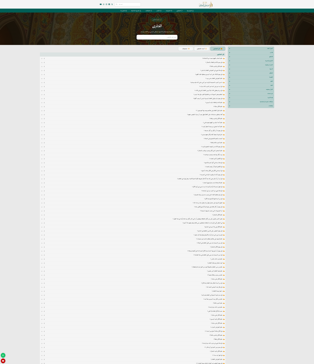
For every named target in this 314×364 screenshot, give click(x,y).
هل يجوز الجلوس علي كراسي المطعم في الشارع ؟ (209, 231)
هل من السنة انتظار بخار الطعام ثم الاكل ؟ (211, 283)
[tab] (217, 49)
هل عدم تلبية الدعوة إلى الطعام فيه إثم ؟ (211, 295)
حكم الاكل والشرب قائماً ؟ (216, 66)
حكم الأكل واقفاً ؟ (218, 339)
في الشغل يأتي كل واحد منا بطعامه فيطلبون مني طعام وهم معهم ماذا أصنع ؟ (202, 223)
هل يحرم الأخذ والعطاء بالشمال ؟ (214, 62)
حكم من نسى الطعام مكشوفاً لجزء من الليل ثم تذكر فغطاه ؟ (207, 267)
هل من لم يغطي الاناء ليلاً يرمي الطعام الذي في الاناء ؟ (208, 90)
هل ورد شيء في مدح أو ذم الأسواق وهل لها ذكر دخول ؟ (208, 235)
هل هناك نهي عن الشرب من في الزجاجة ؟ (211, 191)
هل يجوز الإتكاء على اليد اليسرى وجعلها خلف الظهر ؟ (208, 74)
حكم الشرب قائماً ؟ (217, 303)
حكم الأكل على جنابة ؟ (216, 279)
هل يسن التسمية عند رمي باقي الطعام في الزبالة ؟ (209, 243)
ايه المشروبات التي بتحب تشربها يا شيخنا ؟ (211, 211)
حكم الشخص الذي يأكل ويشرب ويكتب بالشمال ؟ (209, 151)
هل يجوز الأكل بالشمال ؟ (216, 247)
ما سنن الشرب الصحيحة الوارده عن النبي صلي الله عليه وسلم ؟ (206, 82)
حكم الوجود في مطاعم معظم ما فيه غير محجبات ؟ (209, 239)
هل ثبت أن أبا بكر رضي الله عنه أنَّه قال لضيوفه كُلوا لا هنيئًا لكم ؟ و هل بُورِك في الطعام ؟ (199, 179)
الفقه (271, 85)
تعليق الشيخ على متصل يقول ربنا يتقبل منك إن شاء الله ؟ (207, 203)
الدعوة (271, 69)
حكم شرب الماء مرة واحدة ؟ (215, 307)
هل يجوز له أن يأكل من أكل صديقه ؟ (213, 130)
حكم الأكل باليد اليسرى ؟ (216, 319)
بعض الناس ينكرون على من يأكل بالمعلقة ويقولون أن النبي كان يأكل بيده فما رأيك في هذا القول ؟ (197, 219)
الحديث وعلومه (269, 65)
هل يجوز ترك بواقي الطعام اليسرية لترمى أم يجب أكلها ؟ (207, 98)
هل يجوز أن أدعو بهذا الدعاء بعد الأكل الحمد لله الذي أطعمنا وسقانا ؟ (204, 251)
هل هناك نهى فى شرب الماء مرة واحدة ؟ (212, 343)
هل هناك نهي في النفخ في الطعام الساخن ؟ (211, 70)
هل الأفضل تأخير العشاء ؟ (215, 159)
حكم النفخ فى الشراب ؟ (216, 327)
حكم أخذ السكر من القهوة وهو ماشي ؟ (212, 122)
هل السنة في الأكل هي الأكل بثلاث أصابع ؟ (211, 171)
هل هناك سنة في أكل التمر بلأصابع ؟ (213, 163)
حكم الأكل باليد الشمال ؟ (216, 351)
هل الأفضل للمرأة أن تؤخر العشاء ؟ (213, 167)
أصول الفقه (270, 48)
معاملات (271, 106)
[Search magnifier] (116, 4)
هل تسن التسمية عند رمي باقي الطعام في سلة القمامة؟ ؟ (207, 255)
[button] (251, 49)
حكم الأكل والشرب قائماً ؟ (216, 335)
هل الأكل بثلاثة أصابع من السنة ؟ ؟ (213, 331)
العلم (271, 81)
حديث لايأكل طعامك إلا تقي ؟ (214, 311)
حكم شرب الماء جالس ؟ (216, 259)
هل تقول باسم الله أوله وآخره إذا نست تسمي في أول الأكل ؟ (207, 187)
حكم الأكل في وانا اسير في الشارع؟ (213, 227)
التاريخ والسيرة (269, 61)
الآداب (271, 53)
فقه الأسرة (270, 98)
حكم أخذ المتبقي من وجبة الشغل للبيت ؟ (212, 126)
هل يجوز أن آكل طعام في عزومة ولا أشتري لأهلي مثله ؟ (208, 207)
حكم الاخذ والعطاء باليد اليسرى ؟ (213, 102)
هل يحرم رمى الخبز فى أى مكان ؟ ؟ (213, 347)
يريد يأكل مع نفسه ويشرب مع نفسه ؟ (212, 155)
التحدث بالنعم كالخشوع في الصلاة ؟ (213, 138)
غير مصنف (270, 93)
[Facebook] (44, 58)
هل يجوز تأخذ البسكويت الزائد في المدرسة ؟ (211, 175)
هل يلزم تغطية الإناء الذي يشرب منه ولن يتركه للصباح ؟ (208, 195)
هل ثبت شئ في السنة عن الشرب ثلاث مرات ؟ (210, 86)
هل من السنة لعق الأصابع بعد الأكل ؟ (213, 199)
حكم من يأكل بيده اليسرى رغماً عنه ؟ (213, 299)
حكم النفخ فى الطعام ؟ (216, 359)
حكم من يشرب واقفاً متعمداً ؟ (214, 275)
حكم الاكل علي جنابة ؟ (216, 315)
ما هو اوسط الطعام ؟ (217, 291)
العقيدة (271, 77)
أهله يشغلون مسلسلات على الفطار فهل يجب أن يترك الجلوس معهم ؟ (204, 114)
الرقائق (271, 73)
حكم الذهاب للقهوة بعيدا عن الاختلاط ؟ (212, 58)
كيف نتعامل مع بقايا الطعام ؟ (214, 263)
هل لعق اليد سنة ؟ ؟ (217, 355)
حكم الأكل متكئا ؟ (218, 106)
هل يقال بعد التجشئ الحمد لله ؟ (214, 287)
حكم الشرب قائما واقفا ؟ (216, 143)
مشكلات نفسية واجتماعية (266, 102)
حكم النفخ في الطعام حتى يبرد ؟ (214, 78)
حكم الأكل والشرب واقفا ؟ (215, 118)
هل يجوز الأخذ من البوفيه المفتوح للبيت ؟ (211, 147)
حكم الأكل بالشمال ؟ (217, 215)
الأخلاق (271, 57)
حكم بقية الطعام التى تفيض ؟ (214, 271)
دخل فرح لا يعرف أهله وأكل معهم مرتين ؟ (211, 134)
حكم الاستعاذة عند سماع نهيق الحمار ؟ (212, 183)
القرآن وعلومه (269, 89)
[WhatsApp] (42, 58)
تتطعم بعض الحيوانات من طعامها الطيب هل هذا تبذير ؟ (208, 94)
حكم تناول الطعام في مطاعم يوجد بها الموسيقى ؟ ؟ (209, 110)
